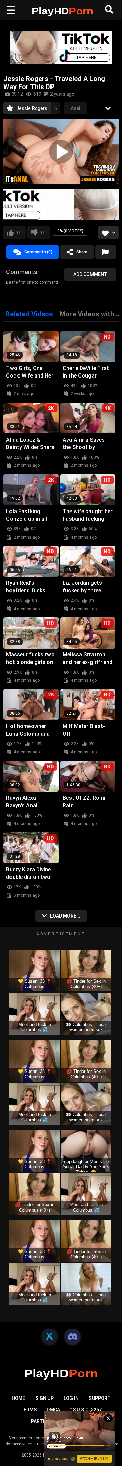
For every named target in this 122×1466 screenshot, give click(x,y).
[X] (49, 1337)
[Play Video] (61, 151)
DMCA (53, 1409)
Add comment (90, 274)
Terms (28, 1409)
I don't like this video (42, 232)
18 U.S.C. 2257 (86, 1409)
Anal (75, 108)
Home (18, 1398)
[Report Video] (105, 252)
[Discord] (72, 1337)
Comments (21, 271)
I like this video (18, 232)
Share (81, 252)
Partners (43, 1421)
